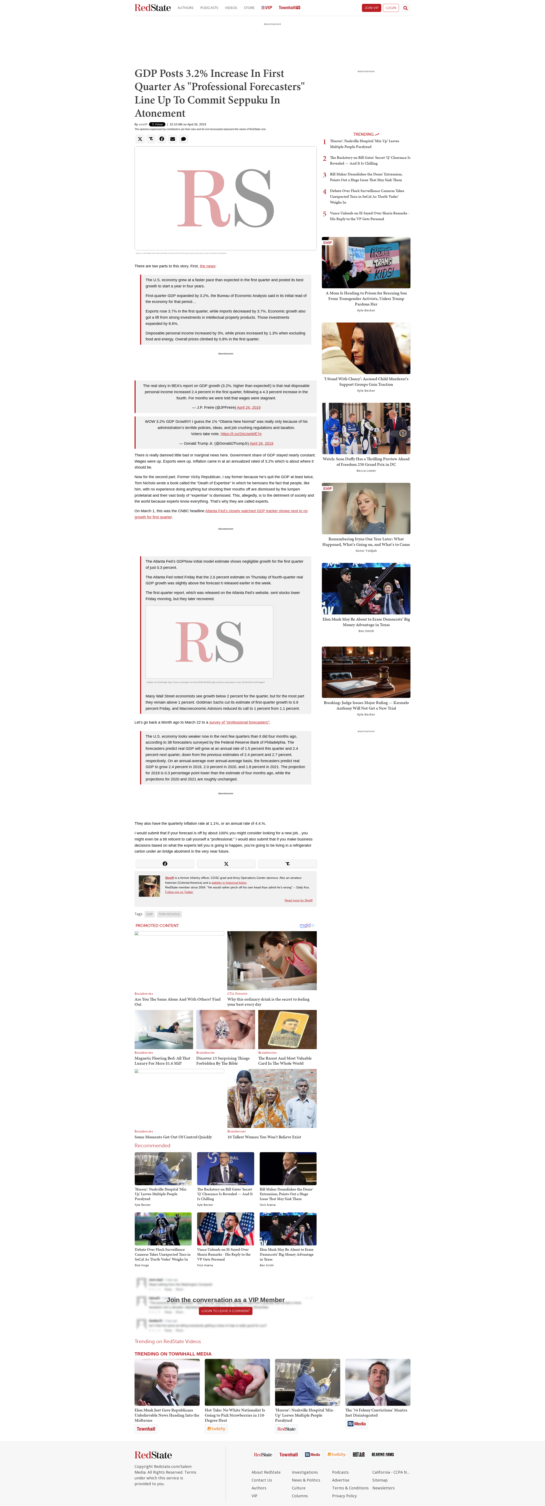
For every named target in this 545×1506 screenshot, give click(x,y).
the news (207, 266)
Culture (298, 1487)
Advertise (340, 1480)
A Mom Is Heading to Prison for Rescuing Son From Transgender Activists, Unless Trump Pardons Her (366, 298)
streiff (143, 124)
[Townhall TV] (289, 8)
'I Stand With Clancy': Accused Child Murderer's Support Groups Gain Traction (366, 381)
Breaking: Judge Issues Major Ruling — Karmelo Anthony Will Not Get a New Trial (366, 705)
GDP (149, 914)
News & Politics (306, 1480)
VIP (254, 1495)
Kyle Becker (143, 1205)
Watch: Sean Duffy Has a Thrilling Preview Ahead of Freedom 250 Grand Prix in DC (366, 461)
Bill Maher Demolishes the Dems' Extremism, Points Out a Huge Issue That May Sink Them (286, 1193)
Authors (186, 8)
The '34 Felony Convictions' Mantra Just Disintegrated (376, 1412)
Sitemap (380, 1480)
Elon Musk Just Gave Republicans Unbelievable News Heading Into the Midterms (167, 1415)
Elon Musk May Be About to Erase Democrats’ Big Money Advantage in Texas (287, 1254)
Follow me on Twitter (179, 892)
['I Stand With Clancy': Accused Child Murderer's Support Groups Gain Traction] (366, 348)
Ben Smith (267, 1265)
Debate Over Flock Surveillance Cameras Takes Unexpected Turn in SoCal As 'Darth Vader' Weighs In (163, 1254)
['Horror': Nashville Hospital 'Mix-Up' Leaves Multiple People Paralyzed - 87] (307, 1382)
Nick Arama (267, 1205)
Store (249, 8)
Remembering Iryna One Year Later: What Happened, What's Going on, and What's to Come (366, 541)
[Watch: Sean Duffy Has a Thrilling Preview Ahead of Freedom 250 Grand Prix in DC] (366, 428)
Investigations (305, 1472)
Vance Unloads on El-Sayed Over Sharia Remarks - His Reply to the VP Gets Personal (224, 1254)
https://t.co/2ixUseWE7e (241, 434)
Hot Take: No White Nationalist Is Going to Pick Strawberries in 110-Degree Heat (235, 1415)
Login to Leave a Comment (226, 1311)
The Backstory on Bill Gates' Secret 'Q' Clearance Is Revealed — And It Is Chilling (225, 1193)
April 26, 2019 (249, 407)
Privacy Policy (344, 1495)
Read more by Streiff (299, 900)
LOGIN (391, 8)
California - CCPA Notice (391, 1472)
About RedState (266, 1472)
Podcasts (209, 8)
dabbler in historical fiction (229, 882)
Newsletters (383, 1487)
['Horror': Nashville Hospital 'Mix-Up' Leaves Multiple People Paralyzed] (163, 1168)
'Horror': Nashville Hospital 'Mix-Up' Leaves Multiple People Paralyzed (161, 1193)
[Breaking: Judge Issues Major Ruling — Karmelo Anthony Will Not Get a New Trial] (366, 671)
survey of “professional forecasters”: (239, 722)
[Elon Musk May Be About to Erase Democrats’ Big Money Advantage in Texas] (288, 1229)
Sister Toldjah (366, 551)
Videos (231, 8)
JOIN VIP (372, 8)
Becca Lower (366, 471)
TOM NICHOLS (169, 914)
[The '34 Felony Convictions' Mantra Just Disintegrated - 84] (377, 1382)
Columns (300, 1495)
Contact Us (262, 1480)
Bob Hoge (142, 1265)
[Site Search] (405, 8)
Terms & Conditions (350, 1487)
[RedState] (153, 8)
